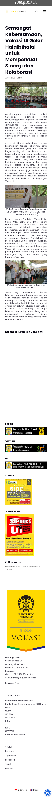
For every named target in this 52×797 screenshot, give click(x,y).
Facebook (33, 566)
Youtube (9, 746)
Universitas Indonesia (15, 734)
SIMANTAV (10, 717)
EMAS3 (8, 707)
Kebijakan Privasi (13, 683)
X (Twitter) (10, 755)
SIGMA (8, 710)
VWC (7, 724)
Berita (19, 77)
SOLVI (8, 721)
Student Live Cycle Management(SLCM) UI (25, 704)
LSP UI (8, 727)
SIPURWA (9, 714)
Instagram (10, 566)
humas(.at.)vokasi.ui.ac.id (23, 677)
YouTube (22, 566)
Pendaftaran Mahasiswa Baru (19, 700)
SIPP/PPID (9, 731)
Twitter (8, 569)
